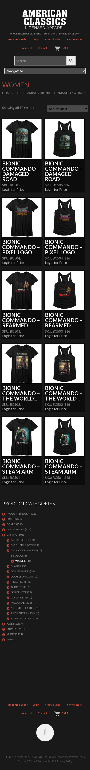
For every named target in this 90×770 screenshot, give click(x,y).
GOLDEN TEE (19, 592)
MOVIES (11, 629)
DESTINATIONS (15, 529)
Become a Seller (18, 39)
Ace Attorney (20, 539)
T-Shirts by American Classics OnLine (26, 756)
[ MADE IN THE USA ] (19, 513)
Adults (20, 555)
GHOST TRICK (19, 587)
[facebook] (45, 732)
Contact (42, 48)
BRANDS (12, 519)
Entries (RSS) (25, 761)
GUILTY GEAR (19, 597)
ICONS (10, 623)
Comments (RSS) (47, 761)
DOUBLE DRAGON (22, 576)
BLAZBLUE (17, 566)
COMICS (12, 524)
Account (27, 48)
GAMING (31, 93)
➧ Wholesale (74, 39)
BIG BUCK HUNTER (22, 545)
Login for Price (13, 189)
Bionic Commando (55, 93)
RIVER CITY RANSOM (23, 613)
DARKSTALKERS (20, 571)
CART (65, 48)
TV (8, 639)
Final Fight (18, 581)
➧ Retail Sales (53, 39)
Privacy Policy (64, 761)
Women (20, 560)
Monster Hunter (22, 608)
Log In (36, 39)
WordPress (78, 756)
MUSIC (11, 634)
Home (6, 93)
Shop (18, 93)
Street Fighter (21, 618)
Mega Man (18, 602)
